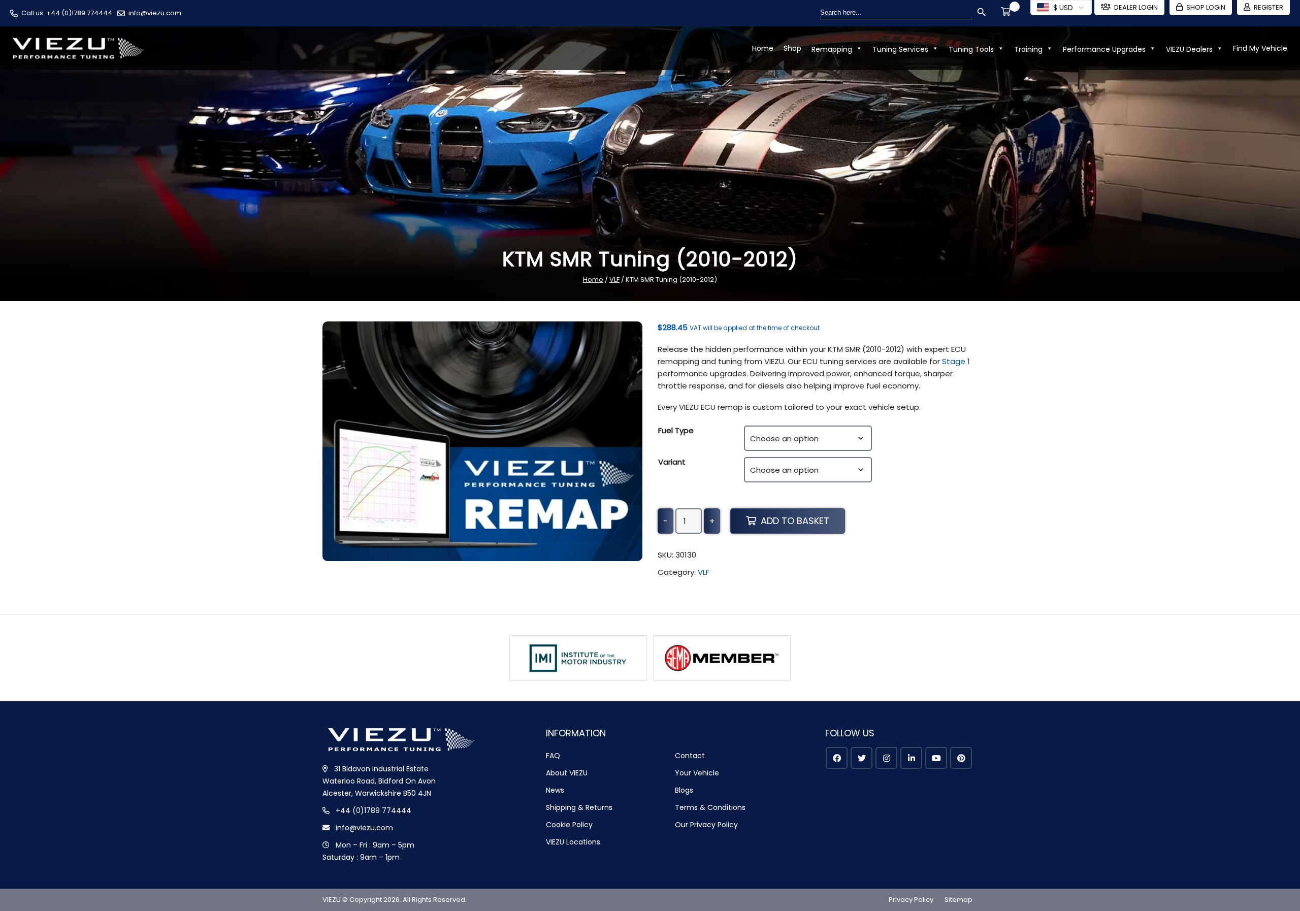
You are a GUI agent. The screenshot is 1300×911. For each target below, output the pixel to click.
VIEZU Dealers (1189, 49)
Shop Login (1205, 7)
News (555, 790)
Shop (792, 48)
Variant (672, 462)
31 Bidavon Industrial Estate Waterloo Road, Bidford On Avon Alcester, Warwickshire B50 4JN (379, 781)
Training (1028, 49)
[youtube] (936, 758)
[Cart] (1007, 13)
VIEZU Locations (573, 842)
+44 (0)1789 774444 (79, 13)
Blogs (684, 790)
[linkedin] (911, 758)
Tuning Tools (971, 49)
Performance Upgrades (1104, 49)
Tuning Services (900, 49)
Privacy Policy (911, 899)
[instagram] (886, 758)
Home (762, 48)
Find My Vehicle (1260, 48)
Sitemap (958, 899)
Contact (690, 756)
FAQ (553, 756)
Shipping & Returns (579, 807)
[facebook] (837, 758)
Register (1268, 7)
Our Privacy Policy (706, 825)
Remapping (831, 49)
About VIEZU (567, 773)
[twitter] (861, 758)
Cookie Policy (569, 825)
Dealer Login (1136, 7)
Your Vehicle (697, 773)
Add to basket (795, 520)
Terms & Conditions (710, 807)
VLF (614, 279)
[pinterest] (961, 758)
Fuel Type (676, 430)
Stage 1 (956, 361)
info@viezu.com (154, 13)
